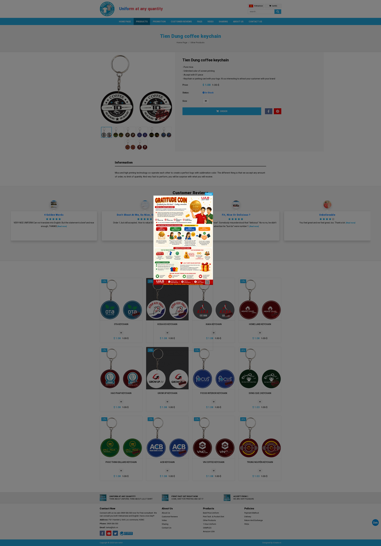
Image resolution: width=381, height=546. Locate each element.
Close (209, 194)
